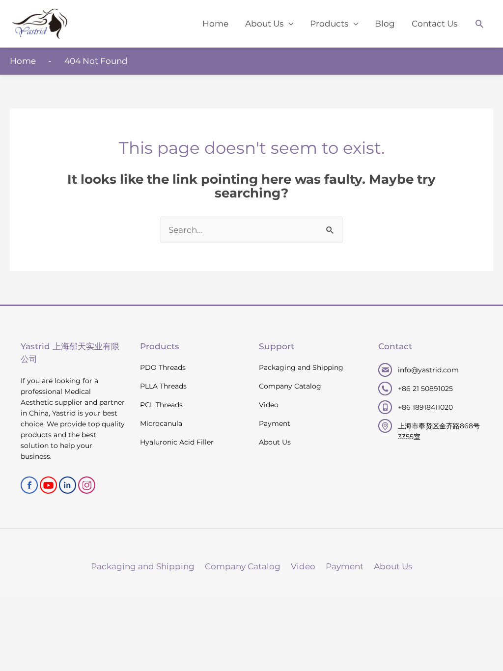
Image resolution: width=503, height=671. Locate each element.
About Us (264, 23)
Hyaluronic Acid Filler (177, 442)
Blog (385, 23)
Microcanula (161, 423)
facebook (29, 485)
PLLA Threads (163, 386)
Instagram (86, 485)
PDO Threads (163, 367)
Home (215, 23)
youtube (48, 485)
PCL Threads (161, 404)
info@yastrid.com (428, 369)
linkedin (67, 485)
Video (269, 404)
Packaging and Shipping (301, 367)
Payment (274, 423)
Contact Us (434, 23)
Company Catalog (290, 386)
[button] (479, 23)
